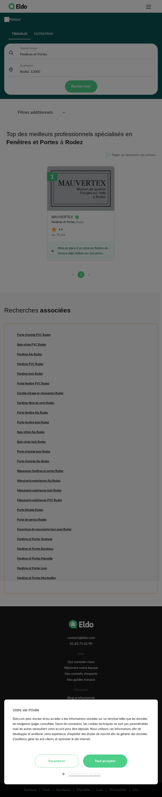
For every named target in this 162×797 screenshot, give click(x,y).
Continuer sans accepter (84, 773)
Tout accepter (105, 761)
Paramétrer (56, 761)
